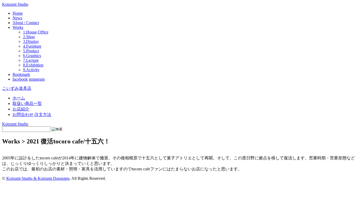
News (17, 18)
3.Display (31, 41)
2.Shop (29, 37)
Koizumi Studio (15, 4)
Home (18, 13)
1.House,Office (35, 32)
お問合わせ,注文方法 (32, 114)
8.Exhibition (33, 65)
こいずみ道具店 (16, 88)
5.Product (31, 51)
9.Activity (31, 70)
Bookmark (21, 74)
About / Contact (26, 22)
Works (18, 27)
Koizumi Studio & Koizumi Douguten (38, 178)
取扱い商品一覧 (27, 103)
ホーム (19, 98)
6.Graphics (32, 55)
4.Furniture (32, 46)
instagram (37, 79)
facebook (20, 79)
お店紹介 (21, 109)
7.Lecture (31, 60)
